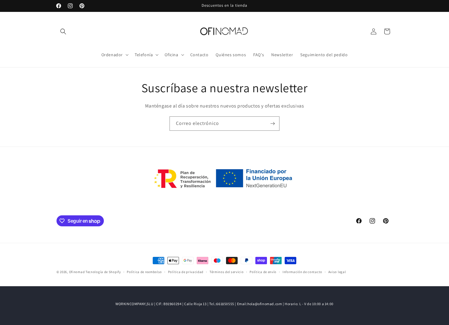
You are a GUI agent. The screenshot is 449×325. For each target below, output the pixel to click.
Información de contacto (302, 272)
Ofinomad (77, 272)
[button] (63, 31)
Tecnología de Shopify (103, 272)
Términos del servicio (227, 272)
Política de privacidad (185, 272)
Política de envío (263, 272)
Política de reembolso (144, 272)
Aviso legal (337, 272)
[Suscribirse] (272, 123)
